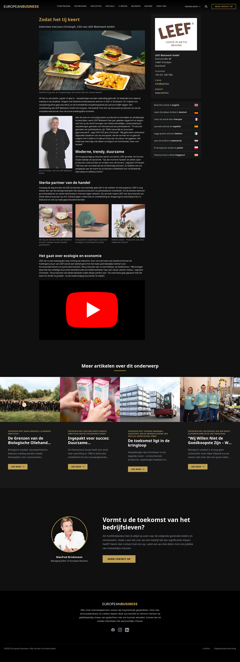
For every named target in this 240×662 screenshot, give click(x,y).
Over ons (161, 6)
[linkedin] (127, 630)
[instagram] (120, 630)
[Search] (206, 6)
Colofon (206, 648)
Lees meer (16, 466)
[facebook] (113, 630)
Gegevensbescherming (225, 648)
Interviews (80, 6)
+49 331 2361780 (163, 74)
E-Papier (123, 6)
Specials (110, 6)
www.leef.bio (162, 92)
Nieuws (148, 6)
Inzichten (96, 6)
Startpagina (63, 6)
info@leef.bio (162, 83)
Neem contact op (224, 6)
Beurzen (135, 6)
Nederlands (191, 6)
